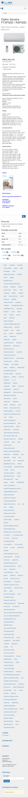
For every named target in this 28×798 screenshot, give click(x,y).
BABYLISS (20, 575)
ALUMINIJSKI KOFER (9, 727)
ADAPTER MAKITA (8, 721)
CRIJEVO (11, 315)
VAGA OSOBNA (7, 588)
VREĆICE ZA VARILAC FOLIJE (11, 585)
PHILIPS (6, 578)
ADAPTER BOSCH (8, 724)
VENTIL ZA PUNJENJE (9, 485)
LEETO (17, 724)
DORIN (5, 367)
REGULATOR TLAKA (9, 637)
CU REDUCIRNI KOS (9, 541)
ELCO (5, 507)
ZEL (12, 647)
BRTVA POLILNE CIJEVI (10, 684)
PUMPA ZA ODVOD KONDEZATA (12, 451)
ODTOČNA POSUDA (9, 426)
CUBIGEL (6, 647)
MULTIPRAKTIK (8, 581)
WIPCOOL (13, 693)
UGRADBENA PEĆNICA (17, 305)
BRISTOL (15, 383)
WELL (16, 572)
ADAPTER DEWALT (8, 718)
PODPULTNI (7, 560)
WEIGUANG (21, 460)
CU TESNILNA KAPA (18, 535)
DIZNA (18, 476)
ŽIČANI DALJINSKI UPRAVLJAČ (11, 432)
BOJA (16, 479)
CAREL (17, 662)
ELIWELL (11, 333)
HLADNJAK (6, 293)
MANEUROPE (21, 367)
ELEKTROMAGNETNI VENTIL (11, 553)
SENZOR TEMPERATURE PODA (12, 324)
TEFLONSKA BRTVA (9, 631)
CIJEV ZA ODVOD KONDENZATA (12, 284)
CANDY (22, 296)
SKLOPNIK (19, 352)
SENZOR (6, 522)
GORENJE (13, 287)
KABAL (11, 591)
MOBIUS (14, 377)
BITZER (19, 464)
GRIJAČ (6, 405)
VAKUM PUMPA (7, 445)
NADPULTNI (15, 560)
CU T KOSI (6, 538)
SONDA (12, 482)
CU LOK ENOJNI (8, 544)
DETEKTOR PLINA (17, 392)
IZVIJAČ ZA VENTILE (9, 653)
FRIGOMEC (16, 454)
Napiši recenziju (7, 69)
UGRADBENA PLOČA (9, 308)
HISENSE (20, 439)
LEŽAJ (19, 405)
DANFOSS (11, 318)
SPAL (19, 457)
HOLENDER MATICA (9, 622)
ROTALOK (18, 411)
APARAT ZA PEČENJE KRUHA (11, 678)
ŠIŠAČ (5, 591)
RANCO (14, 339)
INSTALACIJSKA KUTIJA (10, 619)
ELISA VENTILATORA (9, 650)
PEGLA (15, 290)
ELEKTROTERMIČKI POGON (11, 526)
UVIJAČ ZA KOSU (18, 588)
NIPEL (5, 318)
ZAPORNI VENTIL (8, 625)
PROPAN (6, 550)
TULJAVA (6, 470)
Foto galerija (5, 735)
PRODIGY (17, 557)
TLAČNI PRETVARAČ (9, 668)
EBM (22, 454)
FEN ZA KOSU (7, 290)
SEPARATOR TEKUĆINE (10, 395)
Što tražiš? (6, 776)
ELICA (5, 569)
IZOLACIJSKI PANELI (9, 510)
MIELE (19, 566)
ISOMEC (11, 507)
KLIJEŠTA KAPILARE (9, 634)
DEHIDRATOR (7, 346)
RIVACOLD (16, 389)
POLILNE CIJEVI (8, 361)
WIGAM (12, 277)
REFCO (5, 277)
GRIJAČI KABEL (8, 519)
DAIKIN (5, 258)
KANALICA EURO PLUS (9, 603)
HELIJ (12, 330)
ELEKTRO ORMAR (8, 374)
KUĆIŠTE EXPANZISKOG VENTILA (12, 488)
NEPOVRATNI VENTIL (9, 476)
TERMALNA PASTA (8, 662)
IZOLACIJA (18, 374)
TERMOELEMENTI (8, 411)
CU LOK (6, 547)
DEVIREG (16, 519)
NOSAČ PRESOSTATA (18, 687)
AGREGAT (6, 364)
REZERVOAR (15, 702)
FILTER (13, 311)
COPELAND (7, 386)
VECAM (19, 473)
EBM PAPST (7, 457)
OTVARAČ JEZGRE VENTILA (11, 681)
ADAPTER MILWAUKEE (9, 706)
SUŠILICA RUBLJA (8, 302)
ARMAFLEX (6, 377)
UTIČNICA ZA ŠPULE (9, 473)
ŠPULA (12, 470)
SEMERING (15, 401)
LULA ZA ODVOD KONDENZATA (12, 616)
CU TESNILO (7, 535)
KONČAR (20, 287)
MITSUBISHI (7, 271)
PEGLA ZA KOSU (13, 296)
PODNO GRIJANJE (8, 321)
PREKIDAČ (12, 405)
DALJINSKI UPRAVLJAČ (10, 439)
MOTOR (18, 315)
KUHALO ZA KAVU (14, 578)
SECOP (18, 426)
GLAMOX (6, 330)
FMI (19, 504)
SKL (14, 460)
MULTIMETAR (16, 640)
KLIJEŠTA (6, 693)
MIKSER (14, 293)
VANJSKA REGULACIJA (9, 566)
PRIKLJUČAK (7, 454)
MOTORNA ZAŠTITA (9, 349)
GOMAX (6, 482)
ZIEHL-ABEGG (7, 460)
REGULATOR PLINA (15, 408)
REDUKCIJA (14, 643)
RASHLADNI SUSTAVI (9, 274)
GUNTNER (6, 442)
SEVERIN (13, 299)
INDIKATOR (19, 342)
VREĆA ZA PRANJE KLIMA (10, 709)
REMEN (6, 408)
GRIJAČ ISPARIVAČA (9, 495)
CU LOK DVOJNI (18, 544)
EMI (23, 504)
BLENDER (20, 293)
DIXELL (5, 336)
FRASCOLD (21, 386)
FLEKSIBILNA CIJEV (9, 597)
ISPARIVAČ (6, 380)
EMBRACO (12, 367)
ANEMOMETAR (7, 659)
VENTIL (18, 637)
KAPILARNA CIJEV (8, 479)
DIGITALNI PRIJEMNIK (9, 594)
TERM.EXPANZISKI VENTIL (10, 491)
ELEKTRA (17, 327)
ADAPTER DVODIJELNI (9, 609)
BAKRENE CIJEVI (8, 280)
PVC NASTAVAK (8, 690)
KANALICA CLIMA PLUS (10, 600)
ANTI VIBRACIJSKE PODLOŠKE (12, 675)
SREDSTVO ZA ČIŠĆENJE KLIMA (12, 414)
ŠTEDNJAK (18, 302)
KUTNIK (15, 398)
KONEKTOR (13, 336)
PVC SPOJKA (16, 606)
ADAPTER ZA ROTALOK (10, 498)
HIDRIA (14, 457)
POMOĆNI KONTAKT (9, 352)
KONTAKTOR (16, 346)
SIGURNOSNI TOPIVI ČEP (10, 712)
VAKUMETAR (7, 640)
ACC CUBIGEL (15, 364)
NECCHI (21, 690)
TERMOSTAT (19, 333)
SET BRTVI (19, 671)
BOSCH (5, 575)
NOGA (19, 594)
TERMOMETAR (20, 482)
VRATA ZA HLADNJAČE (9, 420)
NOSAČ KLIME (20, 358)
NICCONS (21, 377)
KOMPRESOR (7, 383)
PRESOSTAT (7, 339)
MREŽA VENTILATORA (9, 504)
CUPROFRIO (20, 547)
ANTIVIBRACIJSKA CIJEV (10, 370)
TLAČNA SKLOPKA (8, 665)
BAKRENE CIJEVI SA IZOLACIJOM (12, 532)
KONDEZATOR (7, 389)
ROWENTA (12, 575)
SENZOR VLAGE (8, 327)
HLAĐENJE (15, 252)
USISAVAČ (6, 305)
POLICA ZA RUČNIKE (9, 715)
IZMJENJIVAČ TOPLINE (9, 513)
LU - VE (13, 380)
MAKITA (17, 721)
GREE (21, 268)
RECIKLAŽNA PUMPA (9, 448)
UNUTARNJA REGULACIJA (10, 563)
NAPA (5, 296)
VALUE (13, 442)
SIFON (15, 659)
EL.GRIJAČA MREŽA (9, 516)
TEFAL (21, 290)
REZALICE (6, 299)
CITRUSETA (17, 581)
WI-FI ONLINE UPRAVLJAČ (10, 436)
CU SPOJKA (15, 538)
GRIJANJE (6, 255)
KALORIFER (12, 569)
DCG (15, 690)
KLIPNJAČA (16, 429)
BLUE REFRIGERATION (10, 423)
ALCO (5, 333)
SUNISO (11, 417)
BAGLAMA (19, 308)
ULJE (5, 417)
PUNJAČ (18, 656)
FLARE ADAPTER (8, 557)
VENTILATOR (7, 398)
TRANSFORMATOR (8, 671)
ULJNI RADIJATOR (8, 572)
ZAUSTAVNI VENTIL (9, 342)
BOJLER (6, 287)
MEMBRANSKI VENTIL (9, 464)
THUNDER (6, 643)
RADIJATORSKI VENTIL (9, 529)
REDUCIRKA (21, 603)
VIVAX (13, 271)
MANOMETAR (7, 392)
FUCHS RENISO (8, 467)
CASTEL (18, 330)
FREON (16, 361)
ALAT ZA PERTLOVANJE (10, 628)
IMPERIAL (19, 274)
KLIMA (5, 252)
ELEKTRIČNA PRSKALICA (10, 699)
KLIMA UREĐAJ (18, 255)
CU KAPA (12, 547)
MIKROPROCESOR (19, 467)
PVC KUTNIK (7, 606)
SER (19, 423)
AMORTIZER (7, 401)
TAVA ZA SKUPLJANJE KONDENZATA (13, 612)
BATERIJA (6, 311)
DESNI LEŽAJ (7, 429)
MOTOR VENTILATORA (9, 355)
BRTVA (19, 311)
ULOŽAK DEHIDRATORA (10, 501)
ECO (22, 678)
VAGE (18, 442)
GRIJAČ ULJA (7, 687)
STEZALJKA (21, 684)
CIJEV (5, 315)
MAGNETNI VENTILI (9, 358)
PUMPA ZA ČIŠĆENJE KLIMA (11, 696)
